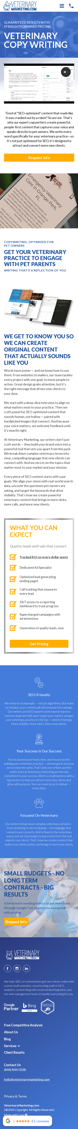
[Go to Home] (22, 954)
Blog (7, 1039)
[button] (12, 1046)
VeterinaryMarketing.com (21, 1105)
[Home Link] (21, 6)
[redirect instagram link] (17, 968)
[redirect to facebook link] (7, 968)
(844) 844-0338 (15, 1070)
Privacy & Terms (15, 1096)
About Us (11, 1032)
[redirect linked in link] (26, 968)
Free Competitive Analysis (23, 1025)
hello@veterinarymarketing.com (27, 1079)
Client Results (14, 1052)
